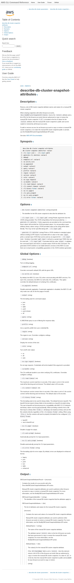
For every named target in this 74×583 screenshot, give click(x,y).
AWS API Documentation (34, 135)
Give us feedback (7, 61)
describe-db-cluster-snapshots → (60, 9)
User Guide (41, 2)
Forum (50, 2)
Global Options (8, 33)
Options (6, 31)
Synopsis (7, 29)
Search (18, 46)
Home (33, 2)
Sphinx (69, 579)
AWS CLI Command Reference (15, 2)
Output (6, 34)
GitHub (56, 2)
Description (7, 27)
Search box (5, 43)
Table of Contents (11, 19)
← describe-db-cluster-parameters (37, 9)
